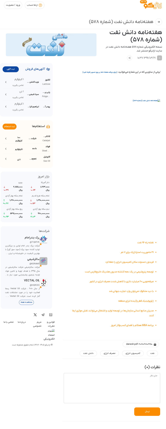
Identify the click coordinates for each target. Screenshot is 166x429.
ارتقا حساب (32, 5)
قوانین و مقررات (51, 324)
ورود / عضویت (13, 5)
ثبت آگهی (11, 69)
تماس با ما (9, 322)
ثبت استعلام (9, 126)
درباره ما (22, 322)
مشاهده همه (26, 302)
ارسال (147, 411)
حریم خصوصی (37, 324)
